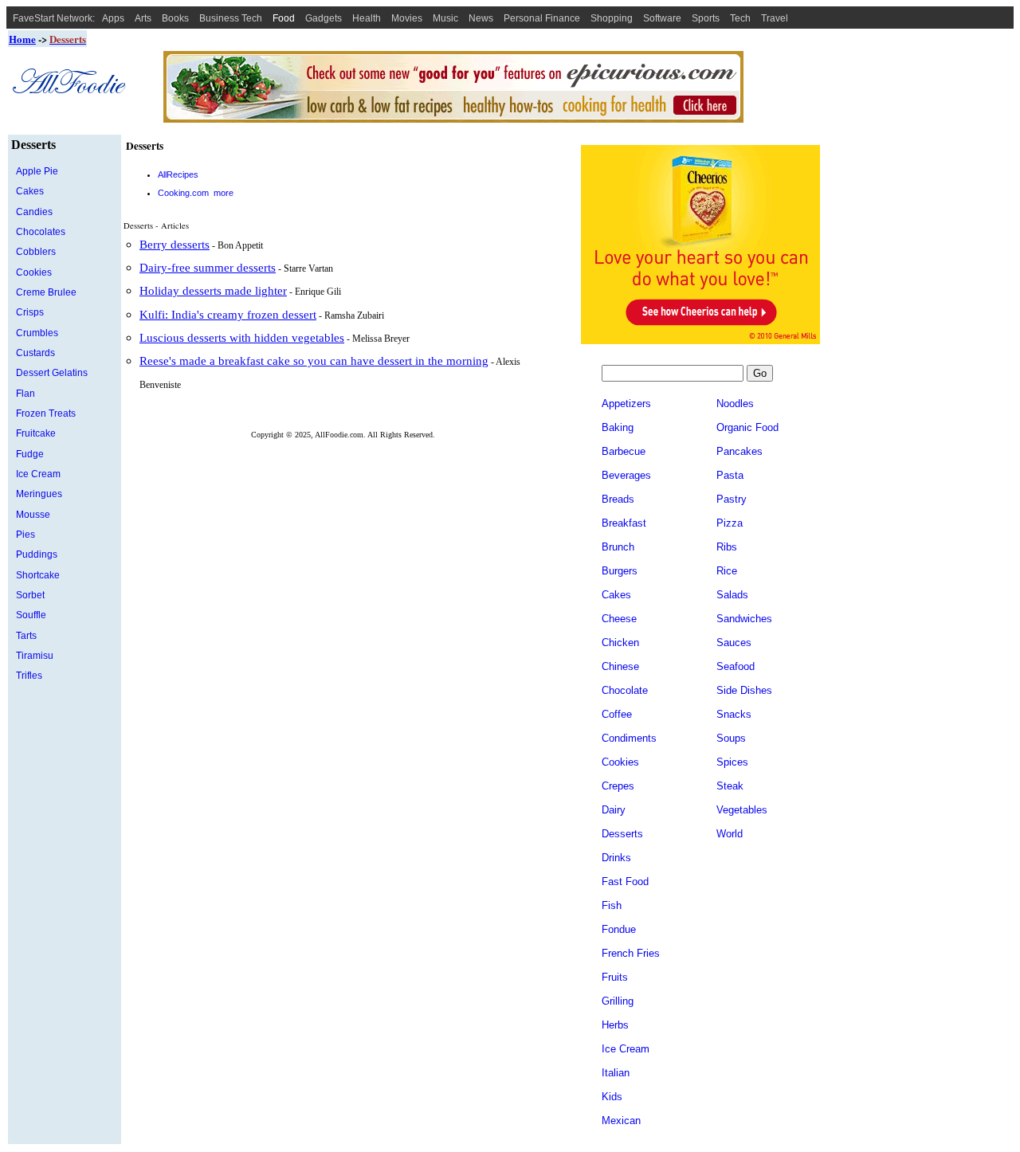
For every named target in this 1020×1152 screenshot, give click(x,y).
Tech (740, 18)
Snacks (733, 714)
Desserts (622, 834)
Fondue (619, 929)
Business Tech (230, 18)
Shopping (611, 18)
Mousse (33, 514)
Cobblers (36, 251)
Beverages (626, 475)
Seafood (735, 666)
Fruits (615, 977)
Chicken (620, 642)
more (223, 193)
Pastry (731, 499)
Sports (706, 18)
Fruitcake (36, 433)
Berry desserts (174, 244)
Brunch (618, 547)
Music (445, 18)
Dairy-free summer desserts (207, 267)
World (729, 834)
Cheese (619, 619)
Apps (113, 18)
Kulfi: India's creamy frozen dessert (227, 314)
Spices (732, 762)
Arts (143, 18)
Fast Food (625, 882)
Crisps (30, 312)
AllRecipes (178, 174)
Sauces (733, 642)
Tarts (26, 635)
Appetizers (626, 403)
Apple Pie (37, 171)
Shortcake (38, 575)
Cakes (30, 191)
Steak (729, 786)
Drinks (616, 858)
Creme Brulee (46, 292)
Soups (731, 738)
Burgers (620, 571)
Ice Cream (38, 474)
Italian (616, 1073)
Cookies (34, 272)
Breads (618, 499)
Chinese (620, 666)
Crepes (618, 786)
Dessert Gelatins (52, 372)
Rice (726, 571)
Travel (774, 18)
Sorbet (30, 595)
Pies (25, 534)
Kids (612, 1097)
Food (284, 18)
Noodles (735, 403)
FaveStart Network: (54, 18)
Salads (732, 595)
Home (22, 38)
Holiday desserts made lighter (213, 290)
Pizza (729, 523)
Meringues (39, 494)
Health (366, 18)
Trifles (29, 675)
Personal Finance (542, 18)
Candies (34, 211)
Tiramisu (34, 655)
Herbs (615, 1025)
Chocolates (40, 231)
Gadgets (323, 18)
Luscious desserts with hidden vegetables (241, 337)
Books (175, 18)
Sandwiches (744, 619)
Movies (406, 18)
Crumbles (37, 333)
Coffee (617, 714)
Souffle (31, 615)
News (481, 18)
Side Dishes (744, 690)
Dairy (614, 810)
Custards (35, 353)
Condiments (629, 738)
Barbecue (623, 451)
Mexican (621, 1121)
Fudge (30, 454)
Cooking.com (183, 193)
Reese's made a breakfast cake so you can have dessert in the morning (313, 361)
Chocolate (625, 690)
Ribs (726, 547)
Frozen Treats (46, 413)
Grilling (618, 1001)
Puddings (36, 554)
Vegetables (741, 810)
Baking (618, 427)
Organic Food (747, 427)
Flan (25, 393)
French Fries (631, 953)
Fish (612, 905)
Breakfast (624, 523)
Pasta (729, 475)
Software (662, 18)
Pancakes (739, 451)
